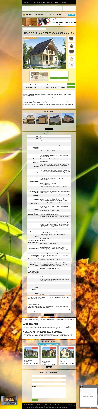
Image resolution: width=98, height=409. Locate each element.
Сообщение (34, 386)
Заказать (70, 84)
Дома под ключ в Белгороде (35, 15)
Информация (56, 2)
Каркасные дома (34, 2)
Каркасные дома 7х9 (49, 344)
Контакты (64, 2)
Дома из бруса (27, 2)
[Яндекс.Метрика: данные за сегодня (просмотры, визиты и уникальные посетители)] (73, 405)
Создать (59, 77)
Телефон (33, 378)
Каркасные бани (49, 2)
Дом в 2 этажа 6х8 (63, 358)
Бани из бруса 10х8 (56, 344)
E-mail (33, 382)
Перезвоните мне (71, 14)
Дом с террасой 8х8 (27, 358)
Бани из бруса (42, 2)
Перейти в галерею (49, 129)
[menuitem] (26, 2)
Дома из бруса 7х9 (41, 344)
